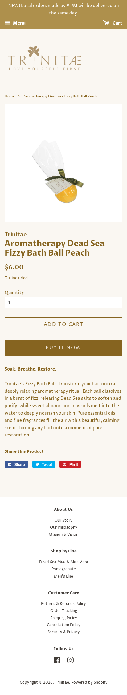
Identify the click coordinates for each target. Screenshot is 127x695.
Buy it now (63, 347)
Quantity (14, 293)
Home (9, 96)
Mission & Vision (63, 534)
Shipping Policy (63, 618)
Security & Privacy (63, 632)
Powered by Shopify (89, 682)
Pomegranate (63, 569)
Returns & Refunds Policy (63, 603)
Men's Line (63, 576)
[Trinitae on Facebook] (57, 662)
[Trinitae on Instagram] (70, 662)
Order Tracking (63, 611)
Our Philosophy (63, 527)
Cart (117, 23)
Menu (19, 23)
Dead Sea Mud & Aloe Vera (63, 562)
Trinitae (62, 682)
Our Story (63, 520)
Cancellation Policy (63, 625)
